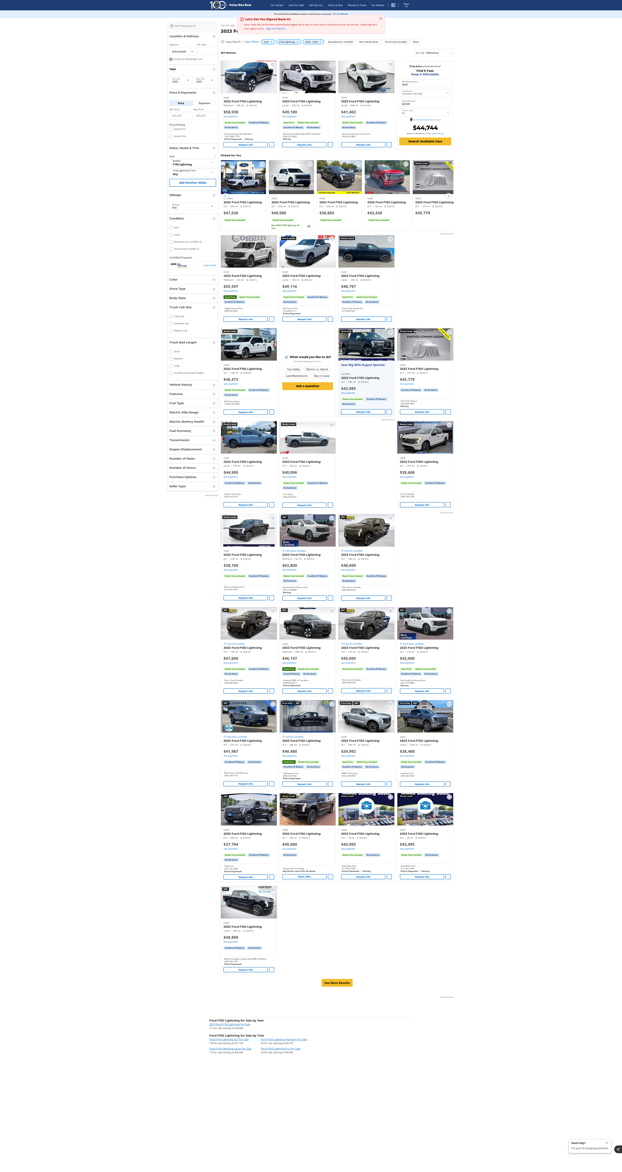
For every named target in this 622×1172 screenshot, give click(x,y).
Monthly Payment (410, 82)
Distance (174, 44)
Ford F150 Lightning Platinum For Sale (284, 1039)
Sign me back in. (276, 28)
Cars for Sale (296, 5)
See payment (231, 116)
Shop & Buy (335, 5)
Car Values (277, 5)
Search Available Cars (425, 141)
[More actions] (271, 144)
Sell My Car (316, 5)
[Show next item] (387, 344)
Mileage (176, 205)
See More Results (337, 983)
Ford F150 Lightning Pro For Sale (280, 1049)
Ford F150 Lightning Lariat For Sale (230, 1049)
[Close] (607, 1143)
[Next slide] (448, 196)
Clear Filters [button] (252, 42)
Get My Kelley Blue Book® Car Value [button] (427, 120)
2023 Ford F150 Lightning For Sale (229, 1024)
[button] (393, 5)
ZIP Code (201, 44)
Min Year (176, 79)
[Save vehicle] (273, 64)
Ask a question (307, 386)
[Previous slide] (225, 196)
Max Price (198, 109)
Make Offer (304, 876)
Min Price (174, 109)
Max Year (200, 79)
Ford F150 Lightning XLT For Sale (229, 1039)
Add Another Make (192, 183)
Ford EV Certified (353, 550)
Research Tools (357, 5)
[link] (231, 127)
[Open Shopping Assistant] (618, 1149)
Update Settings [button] (438, 133)
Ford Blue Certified (296, 550)
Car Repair (377, 5)
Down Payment (409, 101)
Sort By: (420, 53)
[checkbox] (177, 129)
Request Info (246, 144)
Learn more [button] (209, 265)
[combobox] (192, 26)
